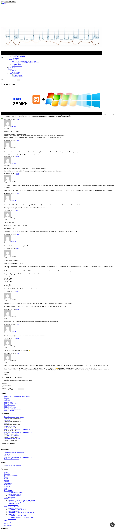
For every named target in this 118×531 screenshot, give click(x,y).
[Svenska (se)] (17, 465)
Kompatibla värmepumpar (15, 508)
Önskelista (7, 399)
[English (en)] (8, 465)
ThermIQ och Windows (10, 403)
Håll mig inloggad (9, 389)
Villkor (6, 472)
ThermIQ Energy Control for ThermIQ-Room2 (17, 429)
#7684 (17, 324)
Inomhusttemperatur (9, 426)
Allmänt (6, 398)
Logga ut (6, 481)
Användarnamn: (6, 385)
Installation (7, 400)
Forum (6, 477)
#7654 (17, 174)
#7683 (17, 309)
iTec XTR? (7, 420)
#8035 (17, 353)
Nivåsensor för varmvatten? (11, 435)
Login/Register (8, 483)
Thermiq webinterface (10, 407)
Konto (6, 478)
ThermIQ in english (9, 410)
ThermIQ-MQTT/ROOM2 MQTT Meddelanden (21, 512)
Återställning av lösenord (11, 475)
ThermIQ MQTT (9, 402)
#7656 (17, 210)
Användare (7, 474)
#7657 (17, 234)
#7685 (17, 338)
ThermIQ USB (8, 406)
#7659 (17, 291)
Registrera (7, 486)
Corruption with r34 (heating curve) (14, 417)
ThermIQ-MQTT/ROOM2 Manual (17, 509)
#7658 (17, 249)
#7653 (17, 156)
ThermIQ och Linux (9, 405)
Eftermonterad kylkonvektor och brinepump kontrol (18, 432)
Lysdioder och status (13, 503)
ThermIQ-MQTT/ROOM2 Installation (18, 516)
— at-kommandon (13, 505)
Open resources (12, 519)
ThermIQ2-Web (8, 491)
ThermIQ (6, 489)
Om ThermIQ (8, 525)
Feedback (6, 523)
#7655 (17, 193)
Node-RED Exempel (13, 511)
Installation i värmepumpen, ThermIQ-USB (19, 502)
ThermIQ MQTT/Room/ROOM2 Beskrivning (20, 517)
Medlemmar (7, 484)
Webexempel (11, 497)
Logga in (21, 388)
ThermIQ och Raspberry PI (15, 492)
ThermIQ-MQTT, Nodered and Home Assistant (17, 396)
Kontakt (6, 423)
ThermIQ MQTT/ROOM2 (11, 506)
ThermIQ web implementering (12, 409)
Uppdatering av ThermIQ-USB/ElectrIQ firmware (21, 500)
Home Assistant (12, 514)
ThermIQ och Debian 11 (14, 494)
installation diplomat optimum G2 (13, 438)
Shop (5, 488)
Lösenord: (5, 387)
